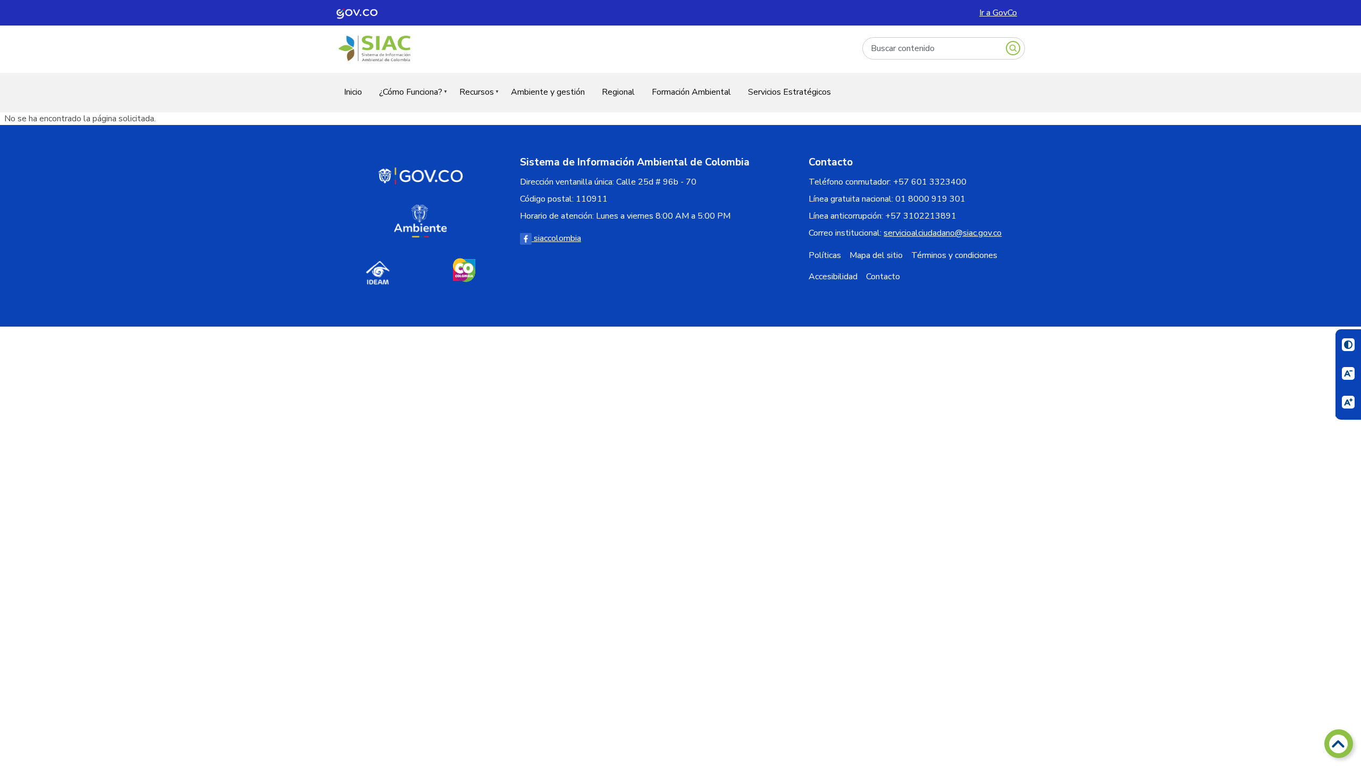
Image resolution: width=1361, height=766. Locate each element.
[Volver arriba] (1338, 743)
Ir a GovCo (998, 13)
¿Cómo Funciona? (406, 98)
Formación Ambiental (691, 92)
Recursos (472, 98)
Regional (618, 92)
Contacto (883, 276)
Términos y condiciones (954, 255)
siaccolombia (556, 238)
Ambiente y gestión (548, 92)
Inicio (353, 92)
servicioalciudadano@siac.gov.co (943, 233)
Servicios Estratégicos (789, 92)
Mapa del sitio (876, 255)
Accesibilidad (833, 276)
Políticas (825, 255)
